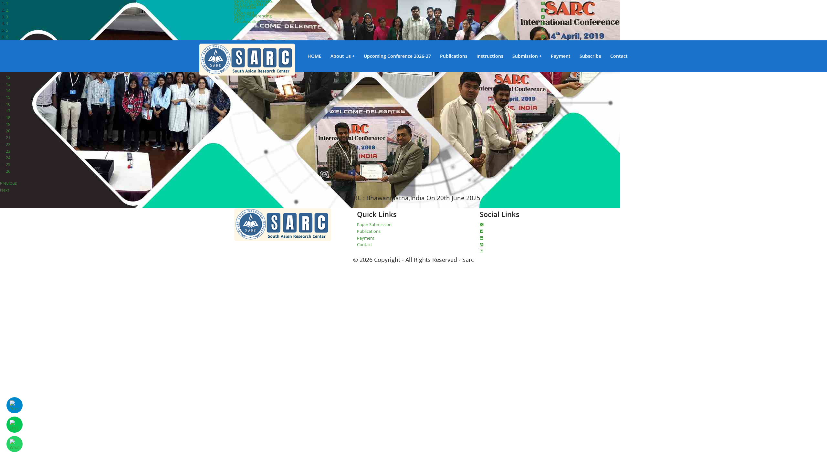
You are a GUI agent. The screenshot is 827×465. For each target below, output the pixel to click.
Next (4, 190)
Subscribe (590, 56)
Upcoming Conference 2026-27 (397, 56)
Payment (561, 56)
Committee (245, 7)
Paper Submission (374, 224)
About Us (340, 56)
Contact (619, 56)
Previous (8, 183)
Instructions (489, 56)
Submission (525, 56)
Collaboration (247, 22)
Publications (453, 56)
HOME (314, 56)
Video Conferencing (253, 16)
